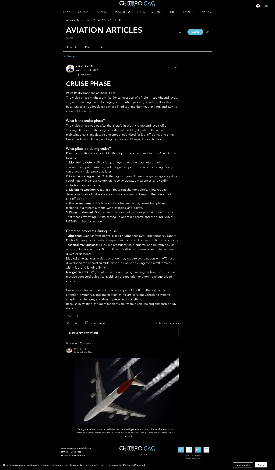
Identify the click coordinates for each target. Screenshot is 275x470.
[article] (122, 257)
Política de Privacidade (134, 465)
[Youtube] (206, 450)
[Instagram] (189, 450)
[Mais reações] (79, 316)
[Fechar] (271, 464)
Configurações (243, 465)
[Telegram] (181, 450)
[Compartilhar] (177, 66)
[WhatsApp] (198, 450)
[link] (71, 46)
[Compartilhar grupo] (207, 32)
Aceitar (261, 465)
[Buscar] (180, 32)
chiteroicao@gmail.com (194, 458)
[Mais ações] (177, 350)
